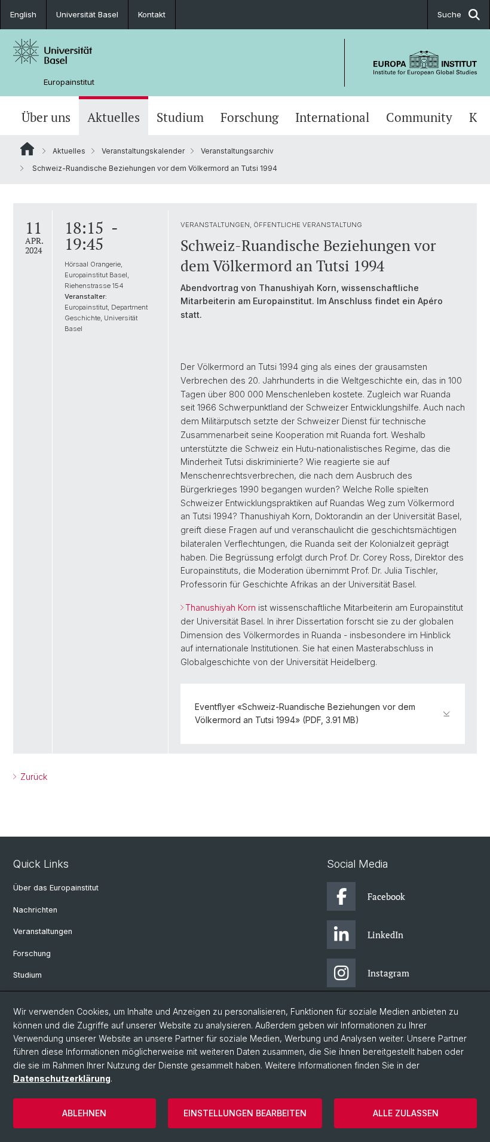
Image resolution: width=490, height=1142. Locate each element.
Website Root (27, 148)
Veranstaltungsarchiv (237, 150)
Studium (180, 117)
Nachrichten (35, 909)
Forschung (249, 117)
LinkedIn (385, 935)
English (23, 14)
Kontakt (152, 14)
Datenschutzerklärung (62, 1078)
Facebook (386, 896)
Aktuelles (113, 117)
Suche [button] (449, 14)
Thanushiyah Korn (220, 607)
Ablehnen (84, 1113)
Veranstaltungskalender (143, 150)
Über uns (46, 117)
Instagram (388, 973)
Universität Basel (87, 14)
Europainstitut (69, 82)
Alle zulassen (406, 1113)
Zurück (32, 776)
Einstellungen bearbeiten (245, 1113)
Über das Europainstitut (56, 887)
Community (419, 117)
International (332, 117)
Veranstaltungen (42, 931)
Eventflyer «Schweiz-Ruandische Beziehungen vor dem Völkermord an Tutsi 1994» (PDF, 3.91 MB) (305, 713)
